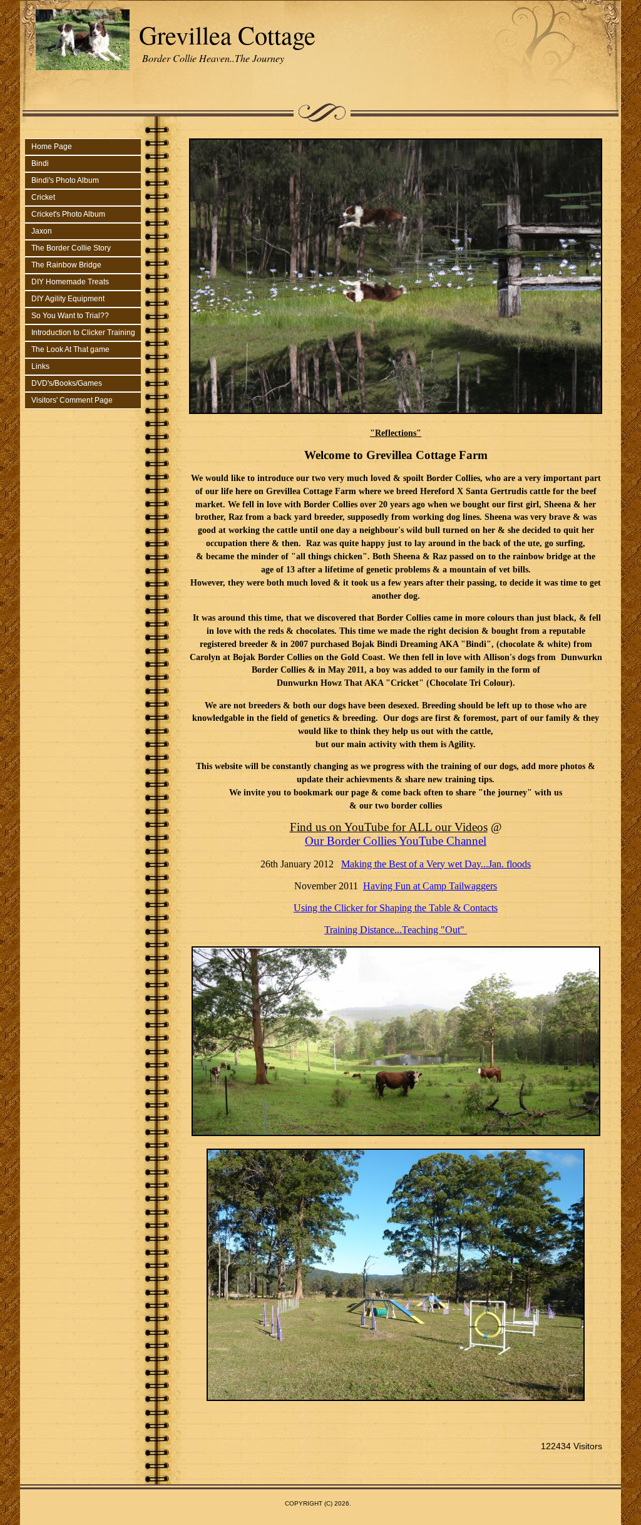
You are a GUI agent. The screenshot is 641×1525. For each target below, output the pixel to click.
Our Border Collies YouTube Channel (395, 840)
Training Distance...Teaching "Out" (395, 929)
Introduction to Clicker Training (83, 332)
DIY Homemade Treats (70, 281)
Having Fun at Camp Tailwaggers (430, 886)
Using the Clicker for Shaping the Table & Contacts (396, 907)
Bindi (40, 163)
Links (40, 366)
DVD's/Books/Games (66, 383)
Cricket (43, 197)
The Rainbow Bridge (66, 265)
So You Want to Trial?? (70, 315)
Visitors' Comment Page (72, 400)
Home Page (51, 146)
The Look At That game (70, 349)
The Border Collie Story (71, 248)
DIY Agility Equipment (68, 298)
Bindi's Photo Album (65, 180)
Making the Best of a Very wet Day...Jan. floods (436, 864)
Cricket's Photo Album (68, 214)
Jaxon (41, 231)
